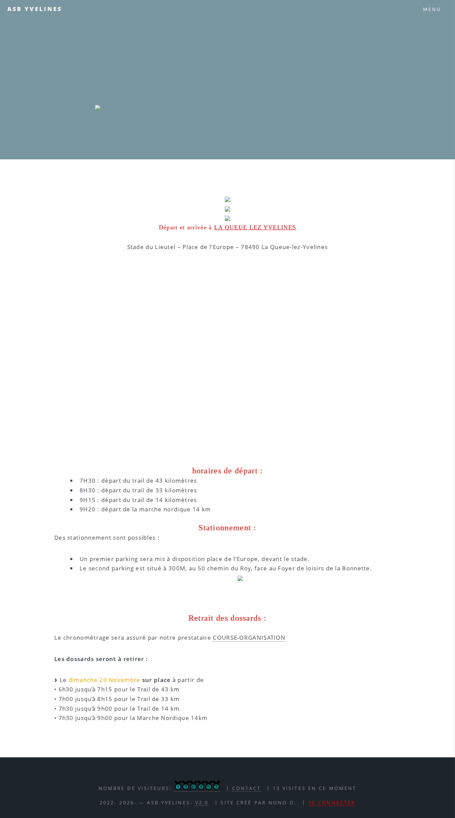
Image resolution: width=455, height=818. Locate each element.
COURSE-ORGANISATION (249, 637)
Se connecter (331, 802)
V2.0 (202, 802)
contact (246, 788)
